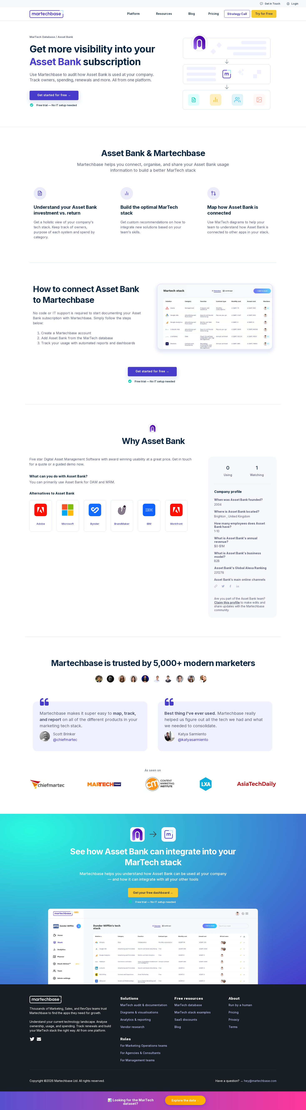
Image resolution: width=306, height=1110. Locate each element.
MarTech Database (42, 37)
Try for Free (264, 13)
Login (294, 3)
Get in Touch (272, 3)
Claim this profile (227, 602)
